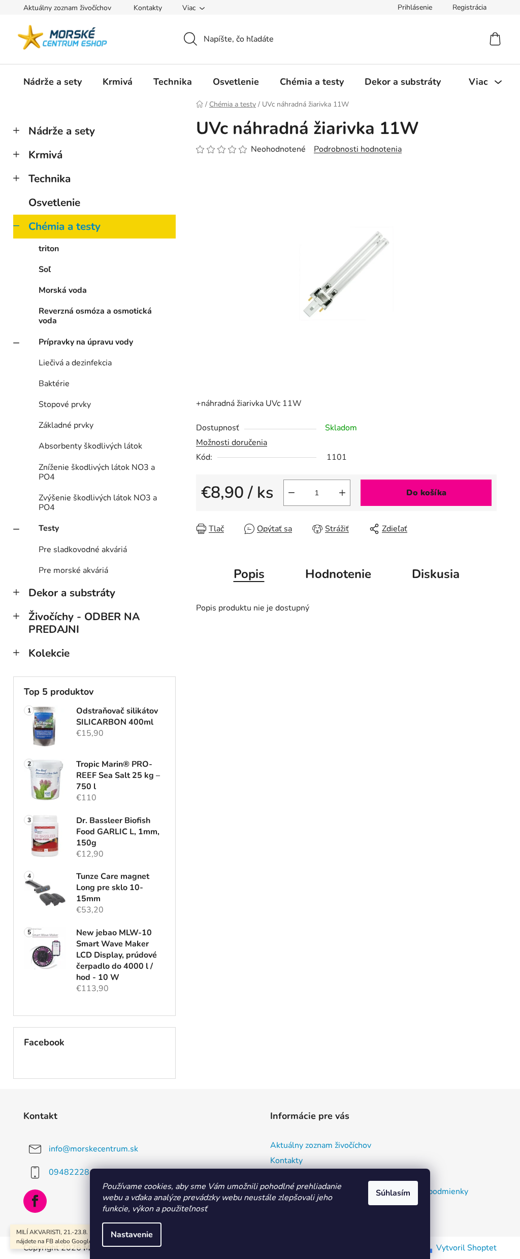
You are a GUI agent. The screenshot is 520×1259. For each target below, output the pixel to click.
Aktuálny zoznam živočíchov (67, 8)
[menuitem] (52, 81)
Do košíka (426, 492)
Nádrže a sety (61, 131)
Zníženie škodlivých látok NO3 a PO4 (97, 472)
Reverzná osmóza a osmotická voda (95, 315)
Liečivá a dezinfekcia (75, 362)
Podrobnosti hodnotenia (358, 149)
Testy (49, 528)
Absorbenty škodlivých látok (90, 446)
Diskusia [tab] (436, 574)
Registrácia (469, 7)
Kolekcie (49, 653)
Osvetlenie (54, 202)
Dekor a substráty (71, 593)
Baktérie (54, 383)
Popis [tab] (249, 574)
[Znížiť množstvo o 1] (291, 492)
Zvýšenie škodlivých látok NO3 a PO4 (98, 502)
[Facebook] (35, 1201)
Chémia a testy (64, 226)
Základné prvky (66, 425)
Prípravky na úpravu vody (86, 342)
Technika (49, 179)
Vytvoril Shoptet (466, 1247)
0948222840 (74, 1172)
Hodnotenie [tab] (338, 574)
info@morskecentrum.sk (93, 1148)
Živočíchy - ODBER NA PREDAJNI (84, 622)
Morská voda (63, 290)
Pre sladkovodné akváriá (83, 549)
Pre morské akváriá (73, 570)
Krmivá (45, 155)
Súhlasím (393, 1193)
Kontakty (148, 8)
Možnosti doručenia (231, 442)
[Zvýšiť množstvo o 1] (342, 492)
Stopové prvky (65, 404)
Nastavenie (132, 1234)
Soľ (45, 269)
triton (49, 248)
